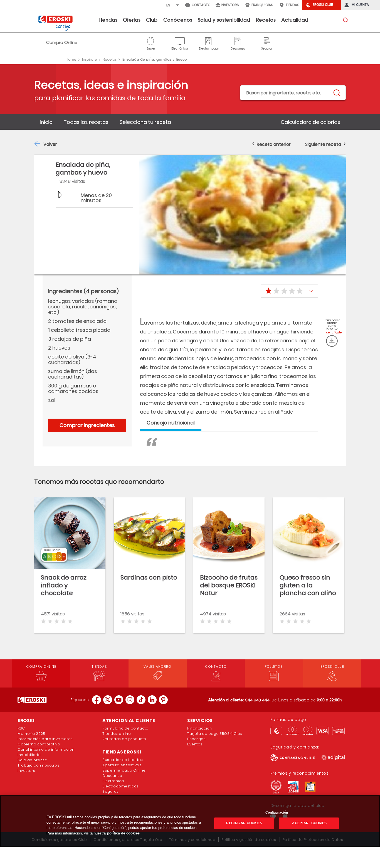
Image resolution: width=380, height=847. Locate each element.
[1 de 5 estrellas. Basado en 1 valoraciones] (289, 291)
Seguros (267, 40)
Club (151, 19)
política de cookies (123, 833)
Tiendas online (116, 733)
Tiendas (108, 19)
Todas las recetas (86, 122)
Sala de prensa (32, 760)
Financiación (199, 728)
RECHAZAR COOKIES (244, 823)
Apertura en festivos (121, 765)
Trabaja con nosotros (38, 765)
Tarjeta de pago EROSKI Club (215, 733)
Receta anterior (274, 144)
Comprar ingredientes (87, 425)
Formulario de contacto (125, 728)
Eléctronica (113, 781)
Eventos (195, 744)
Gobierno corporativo (39, 744)
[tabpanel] (229, 448)
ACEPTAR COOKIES (309, 823)
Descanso (238, 40)
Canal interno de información (46, 749)
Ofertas (131, 19)
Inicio (46, 122)
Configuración (276, 812)
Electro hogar (209, 40)
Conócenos (177, 19)
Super (150, 40)
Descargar (332, 341)
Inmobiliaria (29, 754)
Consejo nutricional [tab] (171, 422)
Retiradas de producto (124, 739)
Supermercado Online (124, 770)
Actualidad (294, 19)
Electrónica (180, 40)
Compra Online (61, 42)
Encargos (196, 739)
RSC (21, 728)
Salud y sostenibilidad (224, 19)
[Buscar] (336, 93)
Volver (50, 144)
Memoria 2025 (31, 733)
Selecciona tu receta (145, 122)
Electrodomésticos (120, 786)
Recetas (266, 19)
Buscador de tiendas (122, 759)
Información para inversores (45, 739)
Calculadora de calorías (310, 122)
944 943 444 (257, 700)
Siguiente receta (323, 144)
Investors (26, 770)
